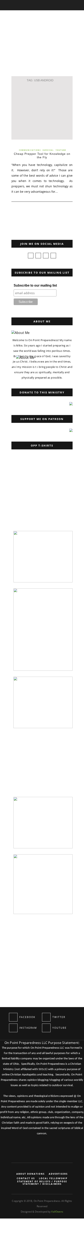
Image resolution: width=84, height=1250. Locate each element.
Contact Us (26, 1178)
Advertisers (58, 1174)
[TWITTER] (46, 1017)
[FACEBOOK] (13, 1017)
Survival (48, 150)
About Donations (30, 1174)
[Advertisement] (42, 110)
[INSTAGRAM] (13, 1028)
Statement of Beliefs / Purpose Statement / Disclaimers (42, 1182)
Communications (30, 150)
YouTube (61, 150)
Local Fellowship (53, 1178)
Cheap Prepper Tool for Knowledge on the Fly (42, 155)
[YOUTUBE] (46, 1028)
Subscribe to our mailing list (35, 285)
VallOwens (57, 1211)
